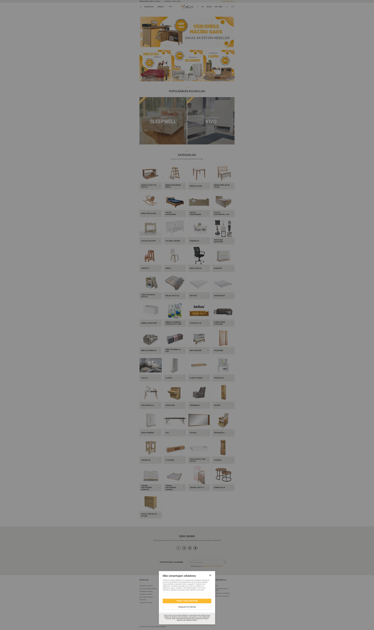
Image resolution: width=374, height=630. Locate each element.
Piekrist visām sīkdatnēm (187, 601)
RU (210, 575)
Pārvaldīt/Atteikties (187, 607)
